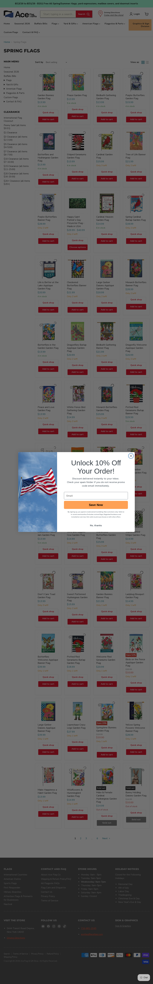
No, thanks (96, 525)
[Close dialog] (131, 456)
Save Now (96, 505)
